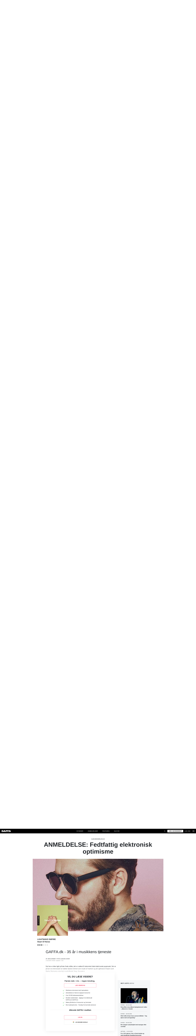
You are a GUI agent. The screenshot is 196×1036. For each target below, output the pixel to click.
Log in (80, 1017)
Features (106, 831)
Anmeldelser (93, 831)
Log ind (187, 831)
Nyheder (80, 831)
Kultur (116, 831)
